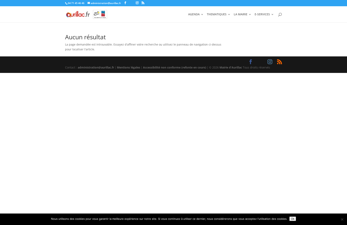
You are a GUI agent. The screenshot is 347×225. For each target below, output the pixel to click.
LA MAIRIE (240, 14)
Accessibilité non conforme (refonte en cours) (174, 67)
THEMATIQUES (217, 14)
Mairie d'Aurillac (230, 67)
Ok (292, 218)
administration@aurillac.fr (96, 67)
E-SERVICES (262, 14)
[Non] (342, 219)
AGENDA (194, 14)
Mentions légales (128, 67)
